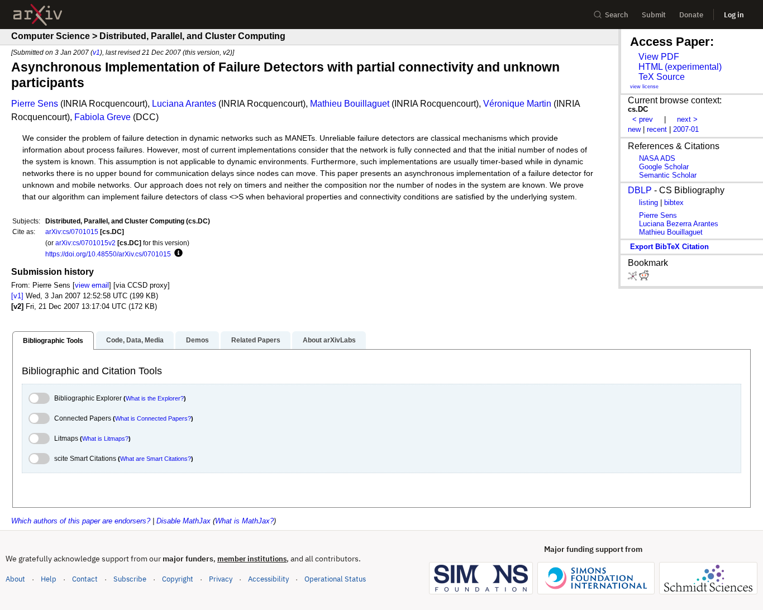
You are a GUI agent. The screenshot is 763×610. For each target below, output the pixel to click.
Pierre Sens (34, 103)
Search (616, 15)
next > (687, 119)
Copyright (177, 579)
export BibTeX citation (669, 246)
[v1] (17, 296)
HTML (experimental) (680, 67)
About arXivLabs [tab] (329, 340)
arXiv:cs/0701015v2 (85, 242)
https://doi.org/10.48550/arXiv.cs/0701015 (108, 254)
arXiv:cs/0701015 (71, 231)
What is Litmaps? (105, 438)
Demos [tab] (197, 340)
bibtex (674, 202)
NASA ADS (657, 158)
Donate (691, 15)
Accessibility (268, 579)
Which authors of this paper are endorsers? (80, 521)
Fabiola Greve (102, 117)
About (15, 579)
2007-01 (686, 129)
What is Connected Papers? (153, 418)
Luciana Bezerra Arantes (678, 224)
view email (92, 285)
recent (657, 129)
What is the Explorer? (155, 398)
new (634, 129)
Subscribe (129, 579)
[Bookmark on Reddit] (644, 278)
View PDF (658, 56)
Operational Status (335, 579)
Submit (654, 15)
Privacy (220, 579)
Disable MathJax (183, 521)
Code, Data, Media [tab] (135, 340)
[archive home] (37, 15)
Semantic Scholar (668, 175)
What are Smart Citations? (155, 458)
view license (644, 86)
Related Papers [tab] (255, 340)
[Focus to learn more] (177, 254)
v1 (96, 52)
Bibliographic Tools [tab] (53, 341)
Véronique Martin (517, 103)
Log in (734, 15)
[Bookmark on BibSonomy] (633, 278)
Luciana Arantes (184, 103)
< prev (642, 119)
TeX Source (661, 77)
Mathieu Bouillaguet (349, 103)
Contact (85, 579)
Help (48, 579)
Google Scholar (664, 167)
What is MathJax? (244, 521)
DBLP (640, 190)
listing (648, 202)
